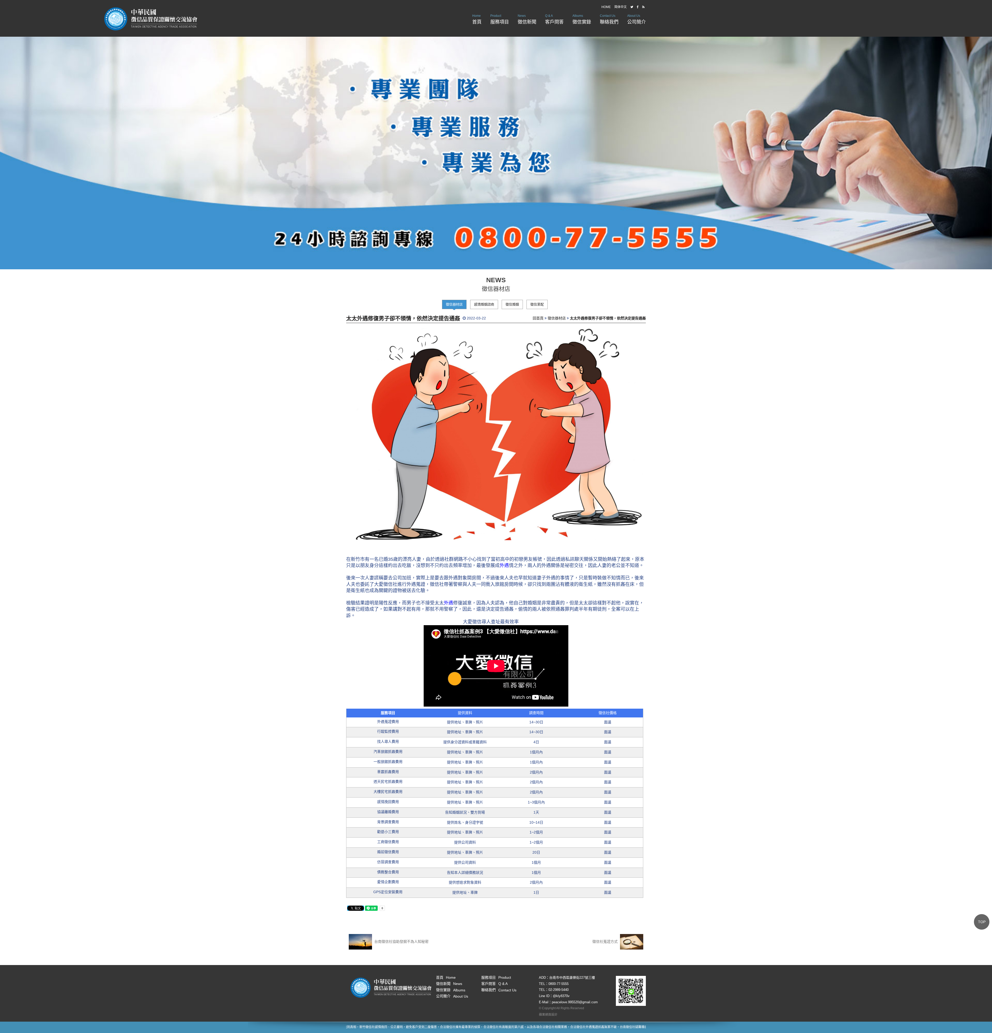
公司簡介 (636, 19)
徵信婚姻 (512, 304)
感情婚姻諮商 (484, 304)
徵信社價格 (608, 713)
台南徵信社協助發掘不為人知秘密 (401, 941)
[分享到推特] (631, 7)
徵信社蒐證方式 (605, 941)
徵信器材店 (454, 304)
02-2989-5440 (558, 990)
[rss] (643, 7)
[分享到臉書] (638, 7)
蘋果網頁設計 (548, 1014)
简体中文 (620, 7)
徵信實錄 (581, 19)
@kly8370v (561, 996)
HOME (606, 7)
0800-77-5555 (558, 984)
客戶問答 (554, 19)
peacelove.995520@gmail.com (575, 1002)
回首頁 (538, 318)
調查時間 (536, 713)
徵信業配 (537, 304)
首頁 (477, 19)
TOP (982, 922)
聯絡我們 (609, 19)
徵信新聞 (527, 19)
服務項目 (499, 19)
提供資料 (465, 713)
